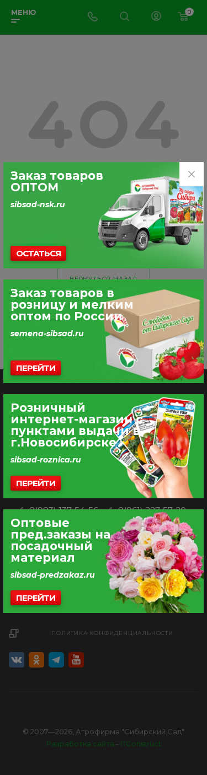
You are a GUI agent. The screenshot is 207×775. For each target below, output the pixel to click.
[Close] (191, 174)
